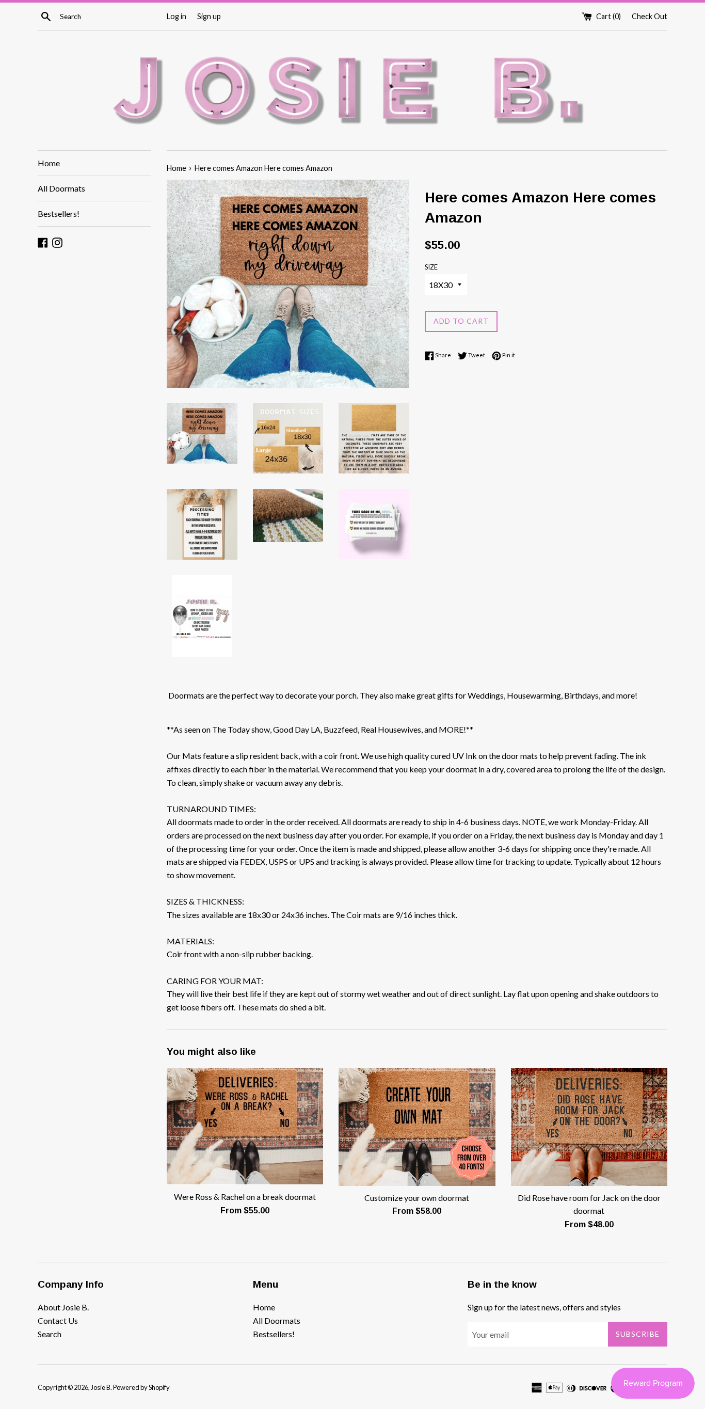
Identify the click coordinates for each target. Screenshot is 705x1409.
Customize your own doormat (416, 1197)
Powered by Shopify (141, 1387)
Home (49, 163)
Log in (176, 16)
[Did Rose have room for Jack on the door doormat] (589, 1126)
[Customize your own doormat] (417, 1126)
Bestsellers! (58, 213)
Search (49, 1334)
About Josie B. (63, 1307)
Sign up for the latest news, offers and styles (544, 1307)
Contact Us (58, 1320)
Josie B (100, 1387)
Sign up (209, 16)
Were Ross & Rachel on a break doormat (245, 1196)
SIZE (431, 267)
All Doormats (61, 188)
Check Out (649, 16)
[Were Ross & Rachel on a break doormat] (245, 1126)
